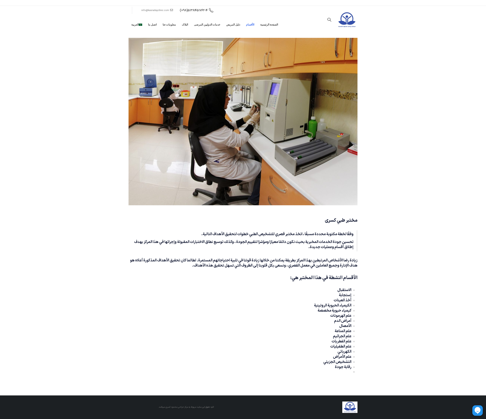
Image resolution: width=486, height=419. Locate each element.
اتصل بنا (152, 24)
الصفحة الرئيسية (269, 24)
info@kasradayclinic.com (155, 10)
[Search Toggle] (329, 20)
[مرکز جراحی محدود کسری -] (346, 20)
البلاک (185, 24)
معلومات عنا (169, 24)
